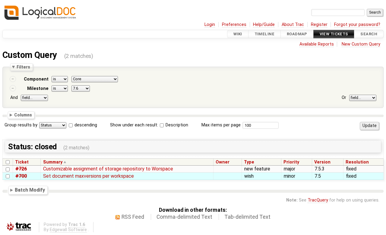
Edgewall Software (68, 229)
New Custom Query (361, 44)
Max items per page (221, 125)
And (14, 97)
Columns (23, 114)
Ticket (22, 162)
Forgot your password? (357, 24)
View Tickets (334, 34)
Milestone (38, 88)
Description (176, 125)
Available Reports (316, 44)
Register (319, 24)
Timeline (264, 34)
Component (36, 79)
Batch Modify (30, 190)
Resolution (357, 162)
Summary (52, 162)
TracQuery (318, 200)
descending (85, 125)
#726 (21, 169)
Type (249, 162)
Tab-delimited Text (247, 217)
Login (209, 24)
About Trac (293, 24)
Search (368, 34)
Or (344, 97)
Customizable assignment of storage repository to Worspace (108, 169)
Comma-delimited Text (184, 217)
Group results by (21, 125)
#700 (21, 176)
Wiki (237, 34)
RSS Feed (133, 217)
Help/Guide (264, 24)
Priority (291, 162)
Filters (23, 67)
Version (322, 162)
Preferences (234, 24)
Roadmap (297, 34)
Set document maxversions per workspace (88, 176)
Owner (222, 162)
